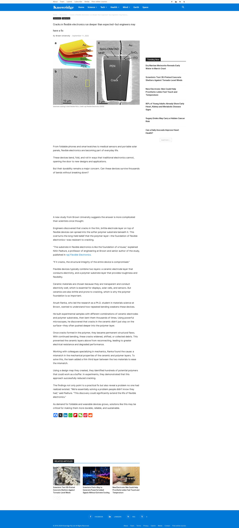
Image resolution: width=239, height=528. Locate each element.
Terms (139, 526)
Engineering (65, 18)
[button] (183, 7)
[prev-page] (54, 497)
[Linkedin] (176, 1)
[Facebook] (172, 1)
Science (91, 7)
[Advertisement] (96, 126)
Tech (103, 7)
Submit (69, 1)
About (55, 1)
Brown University (63, 35)
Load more (165, 140)
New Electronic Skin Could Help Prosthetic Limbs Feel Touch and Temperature (126, 490)
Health (114, 7)
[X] (184, 1)
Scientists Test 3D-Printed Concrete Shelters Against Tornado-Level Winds (64, 490)
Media (87, 1)
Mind (125, 7)
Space (145, 7)
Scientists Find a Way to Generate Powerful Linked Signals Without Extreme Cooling (96, 490)
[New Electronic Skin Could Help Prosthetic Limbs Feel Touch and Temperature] (126, 476)
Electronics (63, 15)
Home (81, 7)
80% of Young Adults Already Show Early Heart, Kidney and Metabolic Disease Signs (165, 106)
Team (62, 1)
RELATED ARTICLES (64, 461)
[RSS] (180, 1)
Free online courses (99, 1)
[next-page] (58, 497)
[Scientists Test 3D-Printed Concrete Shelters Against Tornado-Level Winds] (66, 476)
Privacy (145, 526)
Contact (167, 526)
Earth (136, 7)
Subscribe (78, 1)
